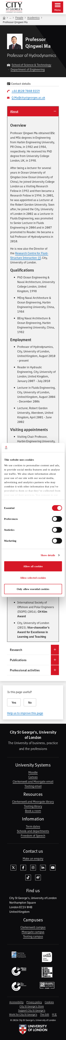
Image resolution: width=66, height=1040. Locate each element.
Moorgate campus (33, 932)
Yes (14, 702)
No (30, 702)
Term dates (33, 826)
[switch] (57, 519)
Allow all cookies (33, 566)
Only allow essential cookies (33, 589)
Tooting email (33, 786)
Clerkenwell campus (33, 927)
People (19, 17)
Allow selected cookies (33, 577)
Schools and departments (33, 831)
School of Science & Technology (31, 65)
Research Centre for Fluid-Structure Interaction (29, 255)
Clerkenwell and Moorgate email (33, 781)
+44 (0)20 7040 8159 (26, 91)
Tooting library (33, 806)
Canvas (33, 777)
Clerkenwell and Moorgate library (33, 801)
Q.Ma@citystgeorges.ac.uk (28, 97)
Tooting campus (33, 936)
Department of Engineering (28, 69)
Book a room (33, 811)
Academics (33, 17)
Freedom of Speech (33, 835)
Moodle (33, 772)
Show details (48, 555)
